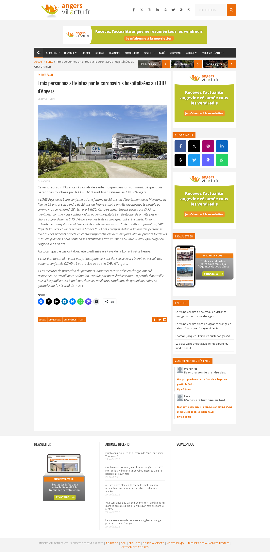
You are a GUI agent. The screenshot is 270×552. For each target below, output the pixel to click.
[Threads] (165, 10)
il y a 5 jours (184, 416)
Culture (86, 53)
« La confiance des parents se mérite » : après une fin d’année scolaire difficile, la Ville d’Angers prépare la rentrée (135, 506)
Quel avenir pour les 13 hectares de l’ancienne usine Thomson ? (134, 454)
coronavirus (70, 319)
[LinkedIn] (157, 10)
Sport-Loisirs (132, 53)
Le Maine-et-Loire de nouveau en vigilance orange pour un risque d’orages (133, 522)
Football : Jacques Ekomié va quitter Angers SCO (204, 336)
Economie (69, 53)
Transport (114, 53)
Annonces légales (211, 53)
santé (81, 319)
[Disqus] (102, 380)
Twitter (159, 319)
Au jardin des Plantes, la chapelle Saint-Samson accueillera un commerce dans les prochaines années (131, 488)
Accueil (38, 61)
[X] (141, 10)
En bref (42, 75)
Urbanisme (175, 53)
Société (147, 53)
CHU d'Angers (55, 319)
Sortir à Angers (153, 543)
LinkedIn (164, 319)
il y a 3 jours (184, 389)
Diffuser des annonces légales (208, 543)
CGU (123, 543)
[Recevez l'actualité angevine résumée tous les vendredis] (135, 35)
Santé (162, 53)
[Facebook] (134, 10)
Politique (99, 53)
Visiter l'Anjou (176, 543)
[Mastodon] (181, 10)
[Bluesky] (173, 10)
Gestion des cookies (135, 547)
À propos (112, 543)
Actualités (51, 53)
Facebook (154, 319)
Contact (190, 53)
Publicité (134, 543)
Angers (42, 319)
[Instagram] (149, 10)
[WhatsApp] (189, 10)
